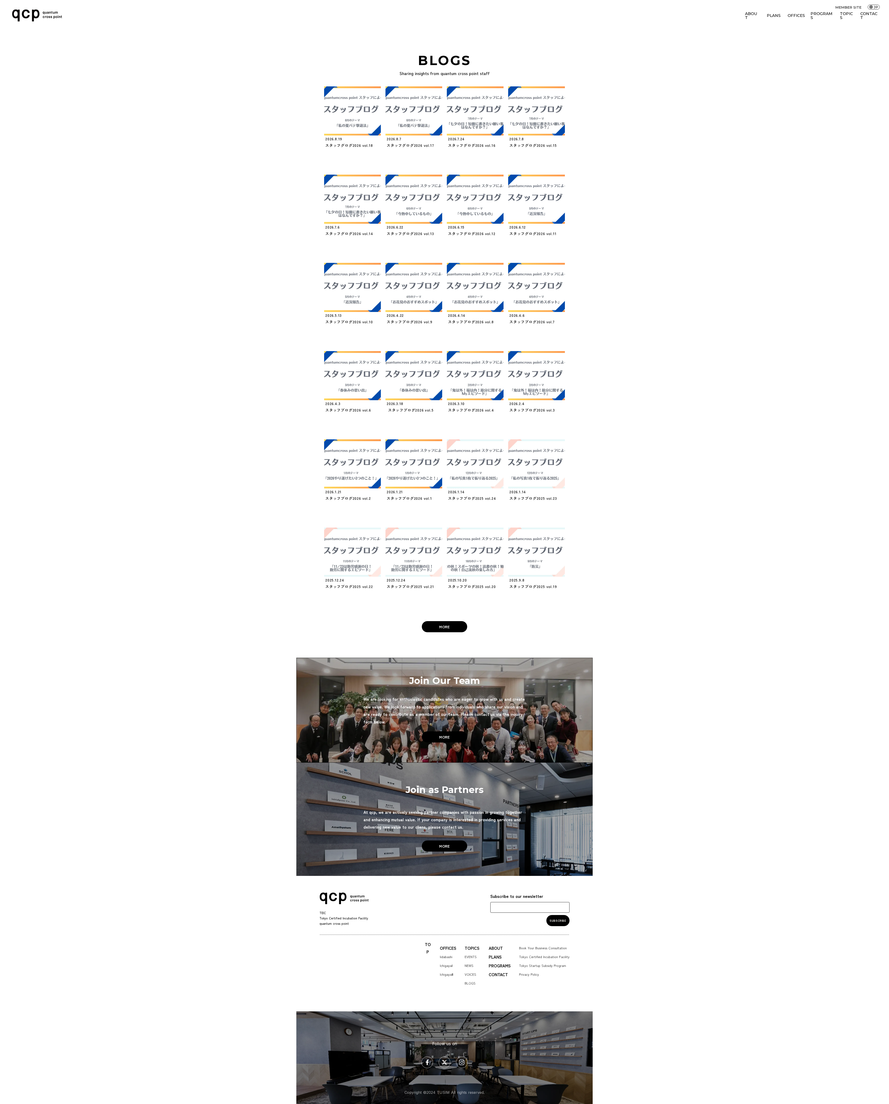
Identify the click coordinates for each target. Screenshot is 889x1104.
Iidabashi (446, 956)
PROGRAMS (821, 15)
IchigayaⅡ (446, 974)
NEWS (469, 965)
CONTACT (868, 15)
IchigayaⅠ (446, 965)
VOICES (470, 974)
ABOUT (751, 15)
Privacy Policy (529, 974)
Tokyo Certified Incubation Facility (544, 956)
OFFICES (796, 15)
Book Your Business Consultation (543, 948)
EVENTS (471, 956)
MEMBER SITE (848, 7)
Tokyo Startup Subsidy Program (542, 965)
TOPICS (846, 15)
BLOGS (470, 983)
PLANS (774, 15)
